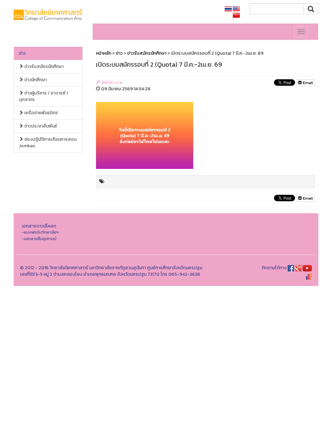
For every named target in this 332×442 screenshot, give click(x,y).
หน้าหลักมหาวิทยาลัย (197, 9)
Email (307, 83)
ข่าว (22, 53)
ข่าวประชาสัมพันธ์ (40, 126)
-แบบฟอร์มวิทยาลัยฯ (40, 232)
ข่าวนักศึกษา (35, 79)
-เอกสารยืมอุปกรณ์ (39, 239)
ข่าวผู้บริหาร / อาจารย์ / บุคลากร (43, 96)
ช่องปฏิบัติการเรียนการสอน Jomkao (48, 142)
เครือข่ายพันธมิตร (40, 112)
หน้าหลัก (103, 53)
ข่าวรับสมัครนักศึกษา (43, 66)
